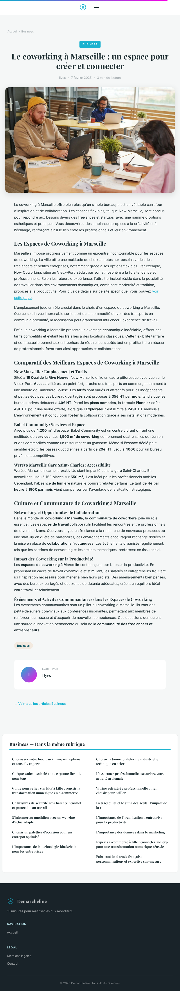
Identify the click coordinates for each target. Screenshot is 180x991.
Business (27, 31)
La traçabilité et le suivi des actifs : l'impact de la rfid (131, 805)
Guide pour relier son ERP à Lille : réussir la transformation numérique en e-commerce (46, 790)
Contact (12, 963)
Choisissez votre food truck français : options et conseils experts (46, 761)
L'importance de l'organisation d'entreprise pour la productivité (129, 819)
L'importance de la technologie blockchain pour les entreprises (44, 848)
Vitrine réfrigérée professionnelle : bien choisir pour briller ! (126, 790)
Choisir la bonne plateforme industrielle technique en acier (127, 761)
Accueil (12, 31)
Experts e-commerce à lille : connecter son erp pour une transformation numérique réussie (132, 844)
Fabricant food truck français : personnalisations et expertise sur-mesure (128, 858)
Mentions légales (19, 956)
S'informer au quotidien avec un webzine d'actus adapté (43, 819)
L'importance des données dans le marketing (130, 832)
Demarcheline (32, 901)
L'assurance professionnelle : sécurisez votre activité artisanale (130, 775)
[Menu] (96, 7)
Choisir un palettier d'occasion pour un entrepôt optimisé (42, 834)
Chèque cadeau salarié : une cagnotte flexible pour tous (46, 775)
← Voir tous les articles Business (40, 704)
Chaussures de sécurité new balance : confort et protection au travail (46, 805)
